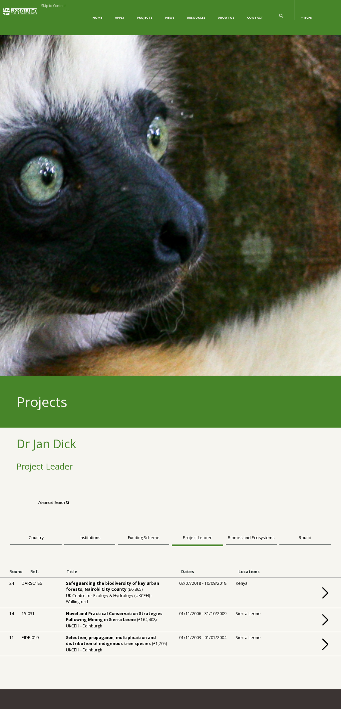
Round (305, 537)
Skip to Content (53, 5)
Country (36, 537)
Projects (145, 17)
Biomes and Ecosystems (251, 537)
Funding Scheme (144, 537)
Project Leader (197, 537)
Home (97, 17)
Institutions (90, 537)
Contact (255, 17)
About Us (226, 17)
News (169, 17)
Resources (196, 17)
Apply (119, 17)
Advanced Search (52, 502)
